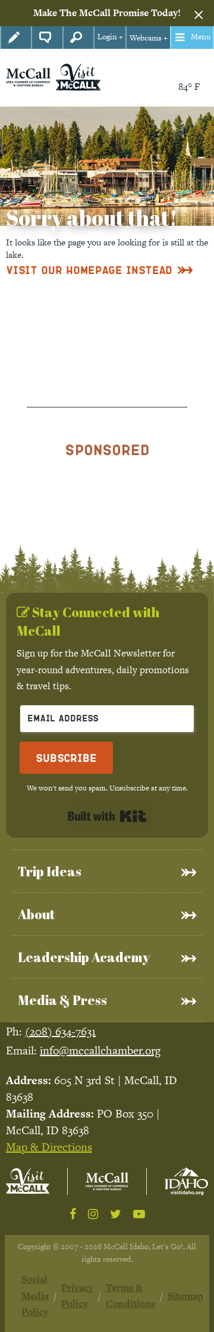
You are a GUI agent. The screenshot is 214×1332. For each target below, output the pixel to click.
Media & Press (62, 1000)
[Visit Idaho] (186, 1181)
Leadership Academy (84, 957)
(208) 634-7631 (60, 1031)
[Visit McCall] (27, 1181)
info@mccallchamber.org (100, 1050)
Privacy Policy (77, 1296)
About (36, 914)
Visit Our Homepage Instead (89, 269)
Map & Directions (49, 1147)
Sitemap (185, 1296)
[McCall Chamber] (28, 76)
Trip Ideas (49, 871)
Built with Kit (107, 816)
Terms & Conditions (130, 1296)
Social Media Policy (35, 1295)
